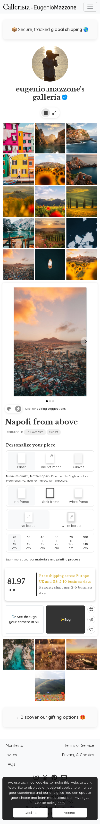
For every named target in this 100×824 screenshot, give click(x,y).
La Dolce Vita (34, 432)
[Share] (91, 619)
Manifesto (14, 745)
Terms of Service (79, 745)
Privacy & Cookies (78, 754)
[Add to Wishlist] (91, 630)
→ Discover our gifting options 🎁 (50, 717)
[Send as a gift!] (91, 609)
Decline (30, 812)
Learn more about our (43, 559)
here (61, 803)
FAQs (10, 764)
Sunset (53, 432)
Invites (11, 754)
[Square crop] (45, 112)
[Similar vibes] (18, 409)
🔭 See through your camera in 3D (24, 619)
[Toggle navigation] (90, 7)
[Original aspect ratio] (54, 112)
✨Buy (65, 619)
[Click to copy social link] (50, 65)
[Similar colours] (9, 409)
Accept (69, 812)
